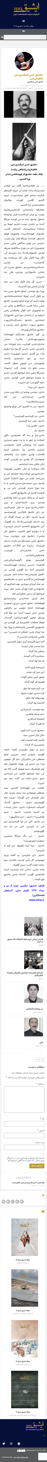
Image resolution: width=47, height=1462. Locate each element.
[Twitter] (3, 1443)
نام (42, 1118)
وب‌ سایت (39, 1142)
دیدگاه (40, 1084)
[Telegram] (18, 1443)
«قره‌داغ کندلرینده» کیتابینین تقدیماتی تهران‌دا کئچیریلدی (25, 974)
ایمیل (40, 1130)
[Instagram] (11, 1443)
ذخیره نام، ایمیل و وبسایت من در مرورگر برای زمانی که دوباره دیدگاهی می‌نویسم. (25, 1159)
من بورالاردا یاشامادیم (34, 1009)
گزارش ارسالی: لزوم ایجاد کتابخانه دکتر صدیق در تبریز (25, 940)
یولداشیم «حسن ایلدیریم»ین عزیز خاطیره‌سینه (28, 1182)
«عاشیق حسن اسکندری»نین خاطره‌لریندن (28, 77)
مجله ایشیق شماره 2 (23, 1361)
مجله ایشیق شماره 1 (23, 1412)
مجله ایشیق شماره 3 (23, 1310)
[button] (23, 21)
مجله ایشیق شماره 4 (23, 1260)
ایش (41, 1042)
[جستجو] (2, 37)
